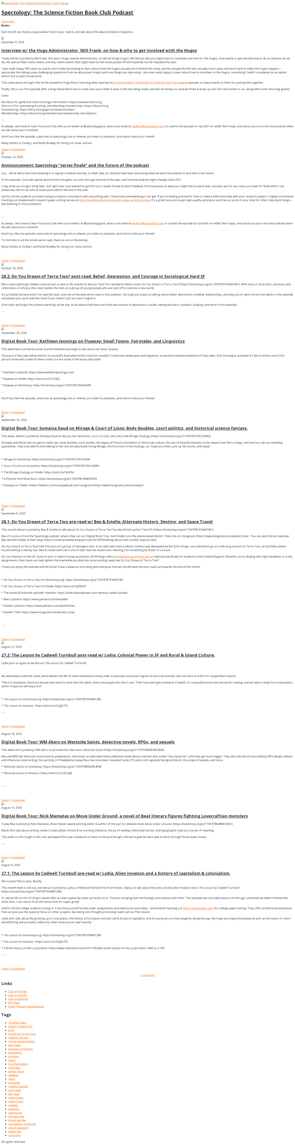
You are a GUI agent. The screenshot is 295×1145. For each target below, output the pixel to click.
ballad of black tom (20, 1026)
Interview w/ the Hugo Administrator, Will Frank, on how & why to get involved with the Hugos (99, 50)
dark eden (14, 1045)
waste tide (14, 1131)
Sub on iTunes (17, 991)
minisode (14, 1083)
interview (14, 1068)
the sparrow (16, 1116)
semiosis (13, 1109)
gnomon (13, 1056)
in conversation (18, 1064)
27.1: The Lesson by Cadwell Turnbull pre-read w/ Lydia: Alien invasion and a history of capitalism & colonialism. (115, 873)
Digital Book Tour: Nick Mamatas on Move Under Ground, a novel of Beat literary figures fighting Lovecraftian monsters (124, 816)
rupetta (13, 1105)
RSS (12, 22)
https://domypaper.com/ (198, 908)
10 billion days (17, 1023)
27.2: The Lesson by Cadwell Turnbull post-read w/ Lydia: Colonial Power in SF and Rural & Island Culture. (108, 655)
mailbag (13, 1075)
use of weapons (18, 1128)
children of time (18, 1038)
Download (18, 149)
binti (11, 1030)
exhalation (15, 1053)
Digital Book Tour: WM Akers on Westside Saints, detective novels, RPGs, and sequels (88, 742)
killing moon (16, 1071)
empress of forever (20, 1049)
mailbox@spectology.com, (148, 126)
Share (5, 22)
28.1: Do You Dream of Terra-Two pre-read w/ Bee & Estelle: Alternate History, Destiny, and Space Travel (107, 521)
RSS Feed (14, 1003)
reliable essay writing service (135, 556)
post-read (14, 1090)
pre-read (13, 1094)
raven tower (16, 1098)
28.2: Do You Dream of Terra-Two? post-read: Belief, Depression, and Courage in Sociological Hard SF (103, 276)
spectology (15, 1113)
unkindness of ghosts (22, 1124)
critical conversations (21, 1041)
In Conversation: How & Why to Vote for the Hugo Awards (151, 82)
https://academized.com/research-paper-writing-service (114, 200)
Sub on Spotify (17, 995)
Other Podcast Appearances (26, 1006)
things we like (17, 1120)
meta (11, 1079)
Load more (147, 975)
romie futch (15, 1101)
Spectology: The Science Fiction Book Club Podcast (67, 12)
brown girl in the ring (22, 1034)
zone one (14, 1135)
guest (12, 1060)
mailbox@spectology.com (148, 223)
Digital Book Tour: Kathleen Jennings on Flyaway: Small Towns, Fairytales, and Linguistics (93, 341)
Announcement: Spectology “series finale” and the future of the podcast (75, 165)
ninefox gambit (18, 1086)
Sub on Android (18, 999)
